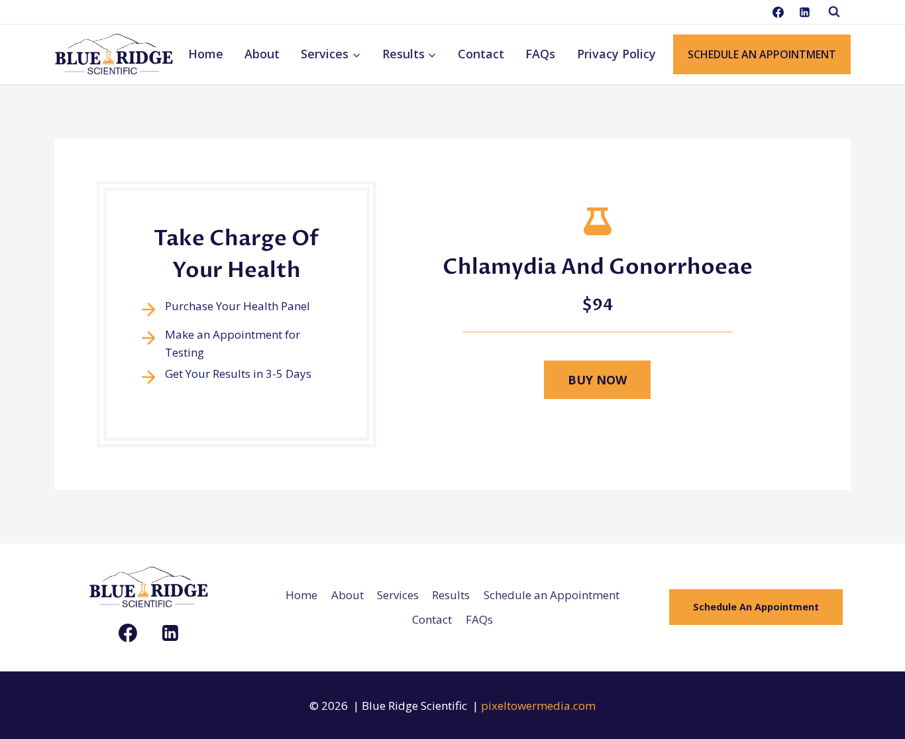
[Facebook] (778, 12)
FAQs (540, 54)
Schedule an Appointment (551, 594)
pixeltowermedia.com (538, 705)
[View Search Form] (834, 12)
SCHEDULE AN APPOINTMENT (762, 54)
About (262, 54)
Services (398, 594)
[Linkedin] (804, 12)
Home (205, 54)
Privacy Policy (616, 54)
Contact (481, 54)
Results (451, 594)
